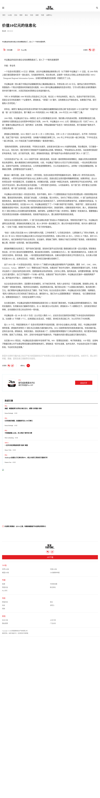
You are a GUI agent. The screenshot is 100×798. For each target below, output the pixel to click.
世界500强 (5, 569)
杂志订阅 (5, 620)
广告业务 (53, 623)
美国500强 (5, 572)
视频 (3, 608)
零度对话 (5, 587)
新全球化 (53, 587)
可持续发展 (53, 584)
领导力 (7, 442)
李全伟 (4, 31)
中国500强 (53, 569)
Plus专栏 (4, 590)
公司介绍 (53, 620)
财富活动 (5, 602)
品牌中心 (49, 15)
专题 (42, 15)
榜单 (21, 15)
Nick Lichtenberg (9, 438)
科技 (31, 15)
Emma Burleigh (9, 413)
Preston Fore (8, 462)
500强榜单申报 (55, 572)
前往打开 (83, 383)
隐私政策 (5, 623)
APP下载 (50, 557)
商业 (26, 15)
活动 (15, 15)
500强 (10, 15)
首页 (3, 15)
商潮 (37, 15)
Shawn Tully (8, 450)
